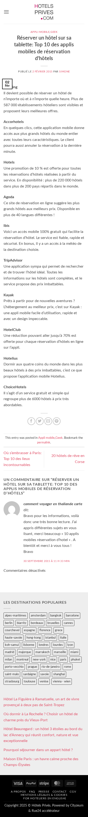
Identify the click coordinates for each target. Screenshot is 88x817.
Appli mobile (40, 32)
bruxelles (53, 623)
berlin (8, 623)
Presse (44, 791)
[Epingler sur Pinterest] (57, 421)
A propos (18, 791)
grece (58, 630)
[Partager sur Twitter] (40, 421)
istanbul (50, 637)
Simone (64, 71)
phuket (75, 659)
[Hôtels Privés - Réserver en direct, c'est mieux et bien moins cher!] (44, 11)
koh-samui (12, 644)
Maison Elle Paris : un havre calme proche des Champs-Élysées (41, 762)
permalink (43, 442)
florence (44, 630)
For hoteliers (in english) (44, 798)
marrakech (42, 652)
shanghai (59, 674)
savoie (44, 674)
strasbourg (12, 681)
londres (44, 644)
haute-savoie (13, 637)
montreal (22, 659)
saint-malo (12, 674)
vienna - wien (61, 681)
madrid (9, 652)
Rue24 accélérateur (46, 811)
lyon (70, 644)
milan (8, 659)
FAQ (32, 791)
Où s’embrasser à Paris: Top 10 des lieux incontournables (23, 459)
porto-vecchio (14, 666)
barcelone (72, 615)
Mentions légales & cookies (44, 794)
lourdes (58, 644)
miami (74, 652)
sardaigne (29, 674)
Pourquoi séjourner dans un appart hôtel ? (38, 750)
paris (63, 659)
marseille (60, 652)
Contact (60, 791)
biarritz (21, 623)
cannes (68, 623)
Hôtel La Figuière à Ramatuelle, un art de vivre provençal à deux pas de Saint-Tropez (41, 702)
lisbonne (28, 644)
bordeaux (37, 623)
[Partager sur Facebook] (31, 421)
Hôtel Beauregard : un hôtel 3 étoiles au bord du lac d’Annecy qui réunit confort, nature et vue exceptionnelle (43, 735)
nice (53, 659)
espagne (29, 630)
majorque (25, 652)
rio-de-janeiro (51, 666)
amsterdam (38, 615)
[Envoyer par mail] (48, 421)
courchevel (12, 630)
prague (32, 666)
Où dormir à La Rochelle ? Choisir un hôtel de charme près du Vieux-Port (41, 717)
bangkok (55, 615)
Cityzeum (77, 805)
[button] (6, 11)
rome (67, 666)
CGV (73, 791)
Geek (53, 32)
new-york (39, 659)
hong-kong (34, 637)
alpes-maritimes (15, 615)
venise (44, 681)
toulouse (29, 681)
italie (63, 637)
